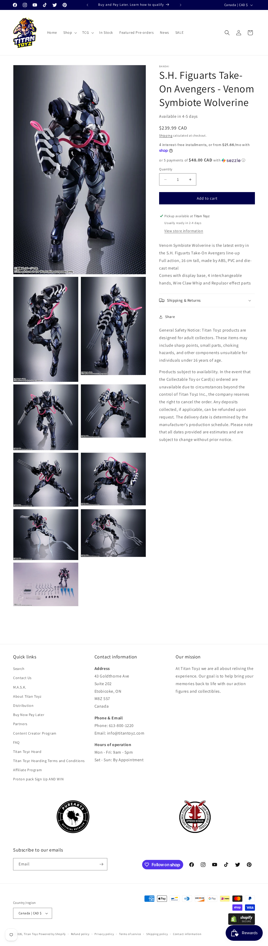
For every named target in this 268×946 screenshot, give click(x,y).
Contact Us (22, 677)
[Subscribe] (101, 864)
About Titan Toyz (27, 696)
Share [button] (170, 316)
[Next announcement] (180, 5)
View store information (183, 230)
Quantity (165, 169)
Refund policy (80, 934)
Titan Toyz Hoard (27, 751)
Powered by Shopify (52, 934)
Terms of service (130, 934)
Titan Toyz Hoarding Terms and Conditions (49, 760)
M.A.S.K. (19, 687)
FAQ (16, 742)
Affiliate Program (27, 770)
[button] (69, 32)
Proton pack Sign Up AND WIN (38, 779)
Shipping (165, 135)
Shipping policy (157, 934)
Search (19, 668)
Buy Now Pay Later (28, 714)
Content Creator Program (35, 733)
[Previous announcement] (87, 5)
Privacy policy (104, 934)
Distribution (23, 705)
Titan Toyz (31, 934)
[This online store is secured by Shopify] (241, 923)
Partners (20, 723)
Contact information (187, 934)
